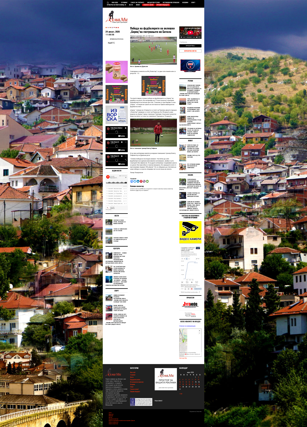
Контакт (110, 417)
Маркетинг (111, 414)
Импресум (111, 415)
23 (199, 384)
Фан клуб (115, 2)
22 (196, 384)
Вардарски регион (153, 2)
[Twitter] (134, 181)
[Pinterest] (141, 181)
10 (180, 382)
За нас (110, 412)
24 (180, 387)
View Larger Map (183, 358)
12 (186, 382)
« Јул (180, 394)
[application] (190, 32)
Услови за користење (113, 423)
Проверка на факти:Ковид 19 (116, 5)
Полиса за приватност (114, 422)
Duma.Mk (107, 211)
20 (189, 384)
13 (189, 382)
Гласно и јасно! (148, 5)
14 (192, 382)
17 (180, 384)
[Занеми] (197, 37)
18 (183, 384)
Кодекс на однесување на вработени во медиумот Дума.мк (122, 420)
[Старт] (181, 37)
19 (186, 384)
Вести (131, 5)
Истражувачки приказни (171, 2)
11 (183, 382)
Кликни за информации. (187, 326)
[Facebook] (131, 181)
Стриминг (124, 2)
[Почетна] (108, 2)
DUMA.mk (111, 211)
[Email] (147, 181)
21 (192, 384)
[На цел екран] (199, 37)
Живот (138, 5)
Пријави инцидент (163, 5)
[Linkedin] (138, 181)
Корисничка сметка (190, 51)
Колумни (185, 2)
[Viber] (144, 181)
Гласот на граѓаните (137, 2)
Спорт (193, 2)
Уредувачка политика (113, 419)
